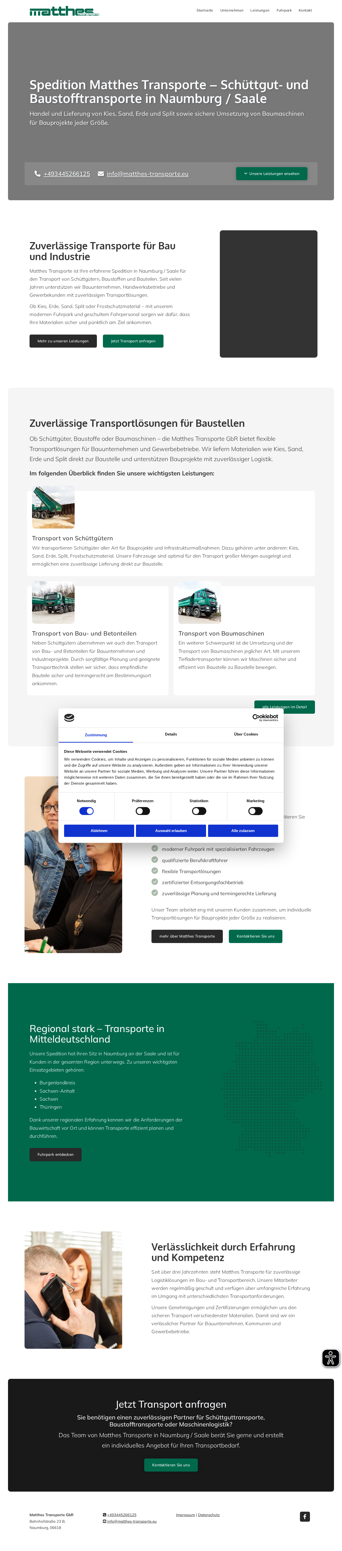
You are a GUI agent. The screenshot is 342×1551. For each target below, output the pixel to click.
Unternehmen (232, 10)
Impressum (185, 1514)
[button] (271, 173)
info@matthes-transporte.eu (132, 1521)
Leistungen (259, 10)
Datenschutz (209, 1514)
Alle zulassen (243, 831)
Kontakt (305, 10)
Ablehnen (99, 831)
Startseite (205, 10)
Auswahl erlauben (171, 831)
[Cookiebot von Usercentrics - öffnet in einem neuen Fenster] (256, 717)
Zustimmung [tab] (96, 735)
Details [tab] (171, 734)
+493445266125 (121, 1514)
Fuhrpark (284, 10)
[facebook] (305, 1517)
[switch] (143, 811)
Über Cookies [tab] (246, 734)
